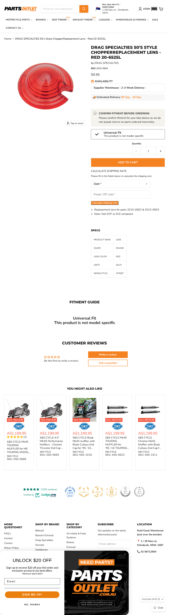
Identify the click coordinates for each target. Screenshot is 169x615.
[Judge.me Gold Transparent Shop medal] (97, 491)
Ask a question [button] (108, 363)
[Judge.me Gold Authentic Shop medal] (84, 491)
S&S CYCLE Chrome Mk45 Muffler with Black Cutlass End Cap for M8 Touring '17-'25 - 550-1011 (150, 446)
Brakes (70, 542)
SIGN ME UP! (32, 594)
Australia (151, 599)
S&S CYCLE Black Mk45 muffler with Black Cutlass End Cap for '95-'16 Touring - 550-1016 (84, 446)
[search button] (83, 9)
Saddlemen (41, 549)
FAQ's (7, 533)
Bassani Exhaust (44, 535)
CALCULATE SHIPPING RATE (109, 171)
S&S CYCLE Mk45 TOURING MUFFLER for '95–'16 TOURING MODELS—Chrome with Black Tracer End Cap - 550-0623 (116, 450)
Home (7, 38)
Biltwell (39, 530)
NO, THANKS (32, 604)
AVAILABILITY (104, 81)
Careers (8, 543)
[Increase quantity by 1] (160, 151)
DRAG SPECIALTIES (106, 63)
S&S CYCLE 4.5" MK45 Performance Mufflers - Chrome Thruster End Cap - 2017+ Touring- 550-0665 (51, 446)
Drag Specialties (44, 540)
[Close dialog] (125, 554)
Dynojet (39, 545)
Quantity (136, 143)
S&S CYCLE (12, 456)
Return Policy (11, 548)
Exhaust (71, 547)
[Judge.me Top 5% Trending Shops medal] (139, 491)
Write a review (108, 354)
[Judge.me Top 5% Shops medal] (125, 491)
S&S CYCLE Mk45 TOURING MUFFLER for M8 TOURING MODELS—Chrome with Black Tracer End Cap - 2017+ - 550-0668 (18, 454)
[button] (154, 9)
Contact (8, 538)
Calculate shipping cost (104, 202)
